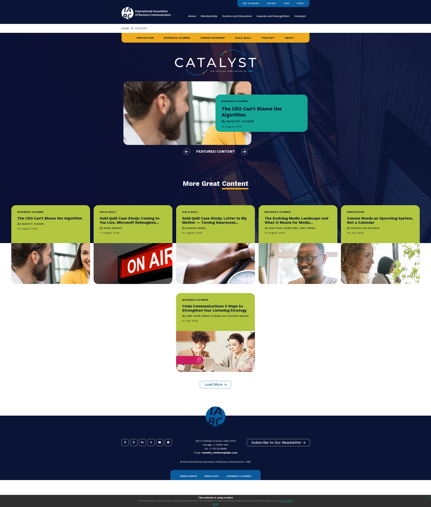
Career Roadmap (212, 37)
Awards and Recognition (273, 16)
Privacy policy (212, 476)
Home (125, 28)
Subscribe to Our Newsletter (276, 443)
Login (286, 3)
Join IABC (271, 3)
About (192, 16)
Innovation (145, 37)
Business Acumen (177, 37)
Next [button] (244, 152)
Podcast (268, 37)
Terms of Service (188, 476)
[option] (215, 113)
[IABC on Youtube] (159, 442)
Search (300, 3)
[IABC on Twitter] (151, 442)
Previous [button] (187, 152)
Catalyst (300, 16)
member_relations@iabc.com (219, 452)
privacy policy (286, 501)
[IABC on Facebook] (125, 442)
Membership (209, 16)
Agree (215, 504)
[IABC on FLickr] (168, 442)
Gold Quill (243, 37)
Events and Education (237, 16)
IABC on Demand (251, 3)
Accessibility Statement (239, 476)
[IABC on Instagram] (133, 442)
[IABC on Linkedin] (142, 442)
